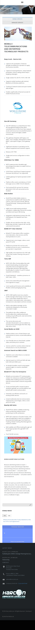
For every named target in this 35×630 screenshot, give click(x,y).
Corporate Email (22, 583)
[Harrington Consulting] (14, 4)
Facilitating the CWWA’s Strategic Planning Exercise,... (17, 554)
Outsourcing (5, 559)
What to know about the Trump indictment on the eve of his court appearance (17, 520)
